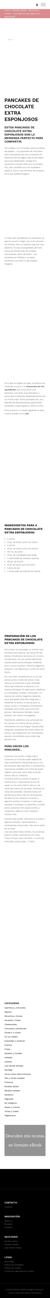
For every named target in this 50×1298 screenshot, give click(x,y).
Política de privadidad (13, 1265)
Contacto (8, 1207)
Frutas (7, 1049)
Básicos (8, 1012)
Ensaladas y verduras (14, 1041)
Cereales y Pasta (12, 1020)
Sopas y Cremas (12, 1107)
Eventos (8, 1045)
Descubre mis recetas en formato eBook (25, 1140)
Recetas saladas (12, 1090)
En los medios (11, 1037)
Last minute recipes (13, 1248)
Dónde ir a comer (12, 1032)
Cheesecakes (10, 1024)
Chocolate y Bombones (15, 1028)
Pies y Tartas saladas (14, 1078)
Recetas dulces (19, 10)
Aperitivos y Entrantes (15, 1008)
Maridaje (8, 1070)
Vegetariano (10, 1115)
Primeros (8, 1082)
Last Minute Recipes (13, 1066)
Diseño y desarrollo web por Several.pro (25, 1293)
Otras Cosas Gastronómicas (17, 1074)
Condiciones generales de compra (19, 1271)
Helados (8, 1057)
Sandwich (8, 1095)
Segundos (8, 1099)
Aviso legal (9, 1261)
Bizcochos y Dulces (13, 1016)
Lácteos (8, 1062)
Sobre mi (8, 1221)
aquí (27, 413)
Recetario (8, 1224)
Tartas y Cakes (11, 1111)
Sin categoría (10, 1103)
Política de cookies (12, 1268)
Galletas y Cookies (13, 1053)
